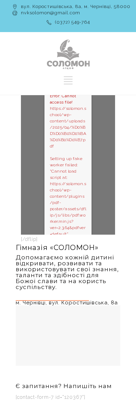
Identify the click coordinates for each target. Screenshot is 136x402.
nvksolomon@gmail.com (50, 12)
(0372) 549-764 (72, 22)
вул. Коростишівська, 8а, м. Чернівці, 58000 (75, 6)
